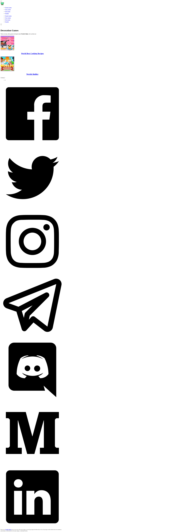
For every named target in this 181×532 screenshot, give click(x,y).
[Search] (1, 24)
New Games (8, 9)
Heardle (7, 13)
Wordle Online (8, 529)
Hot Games (7, 11)
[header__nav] (1, 1)
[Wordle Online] (2, 5)
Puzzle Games (8, 7)
